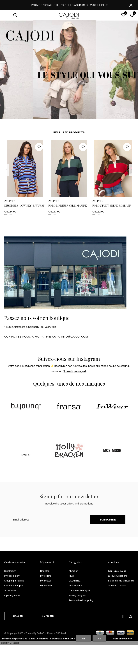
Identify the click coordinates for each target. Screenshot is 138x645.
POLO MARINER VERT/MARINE (67, 205)
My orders (45, 575)
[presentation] (6, 170)
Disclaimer (10, 571)
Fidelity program (77, 595)
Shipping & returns (14, 580)
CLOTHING (75, 580)
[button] (7, 15)
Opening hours (12, 595)
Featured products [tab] (69, 132)
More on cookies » (122, 638)
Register (44, 571)
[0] (131, 15)
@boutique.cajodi (74, 371)
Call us (18, 616)
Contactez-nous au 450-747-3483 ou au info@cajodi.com (46, 336)
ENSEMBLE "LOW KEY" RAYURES (24, 205)
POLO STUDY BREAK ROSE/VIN (111, 205)
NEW (71, 575)
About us (73, 571)
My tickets (45, 580)
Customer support (13, 585)
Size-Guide (10, 590)
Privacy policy (12, 575)
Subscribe (108, 519)
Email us (48, 616)
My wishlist (46, 585)
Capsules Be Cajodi (79, 590)
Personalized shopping (81, 600)
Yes (83, 638)
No (99, 638)
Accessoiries (75, 585)
